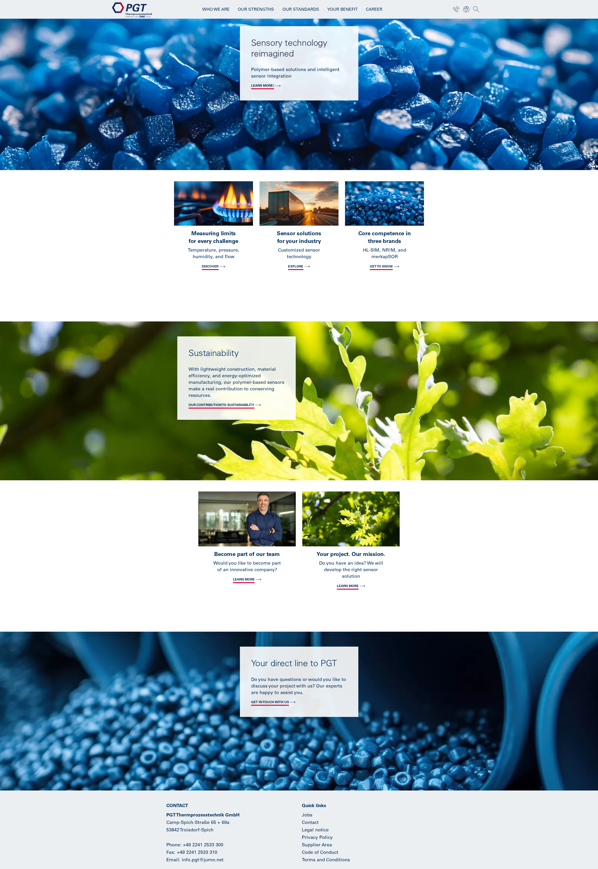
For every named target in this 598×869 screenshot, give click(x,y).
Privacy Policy (317, 837)
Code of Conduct (320, 852)
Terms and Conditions (326, 859)
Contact (310, 822)
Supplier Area (317, 845)
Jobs (307, 815)
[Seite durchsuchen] (476, 9)
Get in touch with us (270, 702)
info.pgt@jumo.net (203, 859)
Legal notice (315, 830)
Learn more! (262, 85)
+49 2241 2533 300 (203, 845)
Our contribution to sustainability (221, 405)
